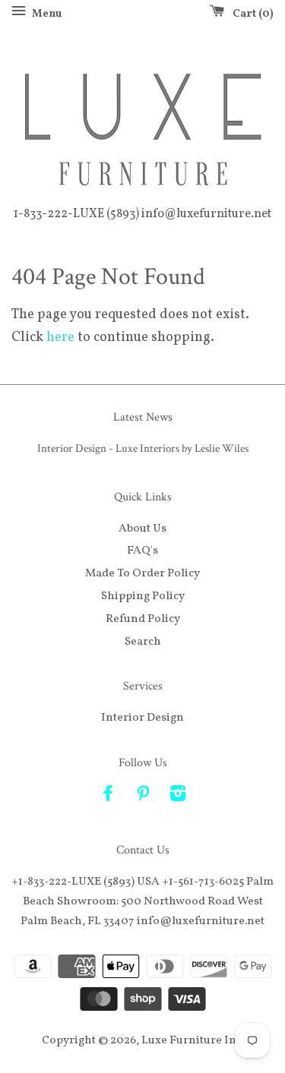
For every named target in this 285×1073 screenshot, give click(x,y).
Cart (250, 14)
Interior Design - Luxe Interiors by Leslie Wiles (143, 448)
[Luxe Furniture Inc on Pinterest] (143, 796)
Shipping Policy (143, 596)
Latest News (143, 417)
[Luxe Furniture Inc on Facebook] (108, 796)
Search (143, 641)
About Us (142, 528)
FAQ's (142, 550)
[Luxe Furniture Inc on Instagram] (177, 796)
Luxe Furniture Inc (191, 1040)
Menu (46, 14)
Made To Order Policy (142, 573)
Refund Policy (143, 619)
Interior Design (142, 717)
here (60, 337)
